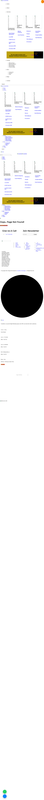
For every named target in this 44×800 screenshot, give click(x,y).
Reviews (36, 55)
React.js (28, 36)
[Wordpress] (25, 106)
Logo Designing (21, 34)
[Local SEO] (9, 35)
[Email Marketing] (35, 36)
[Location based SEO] (5, 117)
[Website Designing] (15, 105)
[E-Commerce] (25, 117)
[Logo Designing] (18, 33)
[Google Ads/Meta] (35, 33)
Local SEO (11, 36)
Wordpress (29, 31)
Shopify (28, 33)
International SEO (12, 45)
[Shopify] (25, 109)
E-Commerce (29, 41)
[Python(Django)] (25, 114)
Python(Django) (30, 39)
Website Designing (19, 106)
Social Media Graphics (37, 176)
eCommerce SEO (12, 48)
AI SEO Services (12, 39)
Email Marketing (38, 37)
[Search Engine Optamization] (5, 108)
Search (3, 84)
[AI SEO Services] (9, 38)
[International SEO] (9, 44)
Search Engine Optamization (8, 179)
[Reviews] (36, 54)
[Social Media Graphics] (35, 174)
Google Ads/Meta (38, 34)
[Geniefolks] (19, 153)
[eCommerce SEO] (9, 47)
